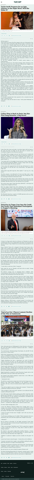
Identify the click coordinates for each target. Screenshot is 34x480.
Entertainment (3, 4)
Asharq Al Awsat (3, 33)
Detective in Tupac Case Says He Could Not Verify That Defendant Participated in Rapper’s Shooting (16, 206)
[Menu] (1, 2)
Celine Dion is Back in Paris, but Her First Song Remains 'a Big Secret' (15, 114)
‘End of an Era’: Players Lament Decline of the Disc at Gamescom (16, 313)
